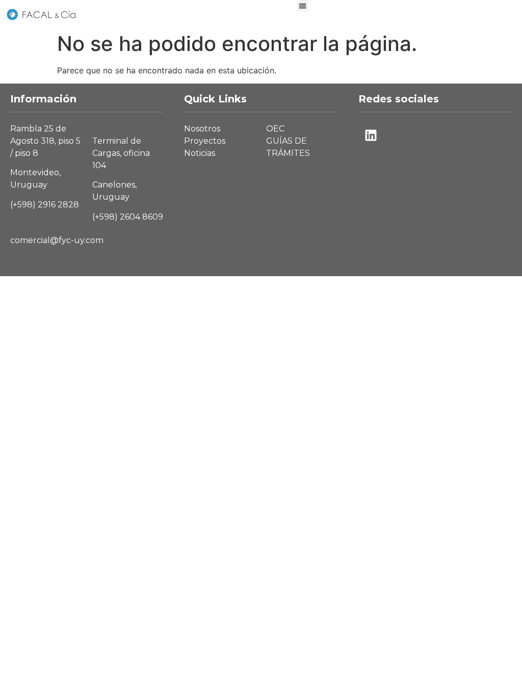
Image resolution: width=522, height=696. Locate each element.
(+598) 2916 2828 (44, 204)
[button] (303, 6)
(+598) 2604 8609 (127, 217)
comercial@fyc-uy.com (56, 240)
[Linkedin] (371, 135)
